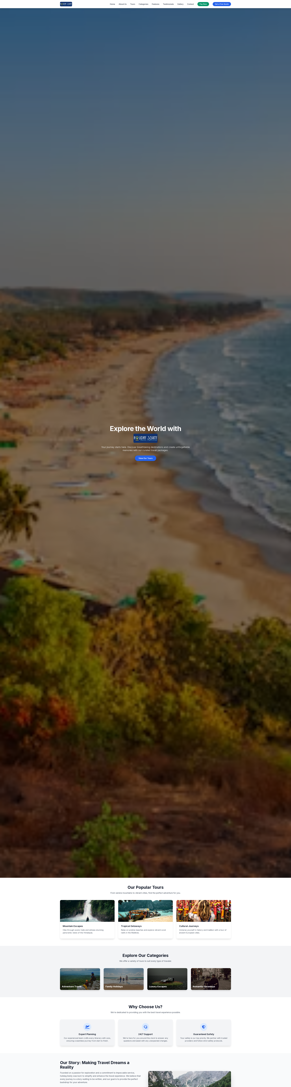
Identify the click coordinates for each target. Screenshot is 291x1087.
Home (112, 4)
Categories (143, 4)
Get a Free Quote (222, 4)
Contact (190, 4)
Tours (132, 4)
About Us (123, 4)
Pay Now (203, 4)
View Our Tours (146, 458)
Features (155, 4)
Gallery (180, 4)
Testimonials (168, 4)
